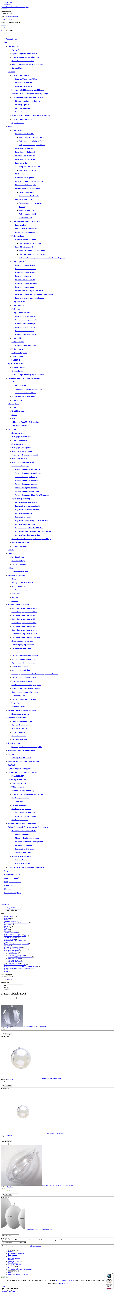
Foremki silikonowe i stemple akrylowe (15, 949)
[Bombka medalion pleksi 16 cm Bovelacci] (12, 1026)
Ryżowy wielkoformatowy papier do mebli (16, 944)
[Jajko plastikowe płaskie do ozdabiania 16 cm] (13, 1229)
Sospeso (6, 928)
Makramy (7, 931)
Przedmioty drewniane (14, 958)
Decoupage (7, 926)
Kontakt (10, 1251)
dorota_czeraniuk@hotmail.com (65, 1280)
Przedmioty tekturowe (14, 963)
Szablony (7, 942)
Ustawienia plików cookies (16, 1253)
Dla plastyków (8, 924)
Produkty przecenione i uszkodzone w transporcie (18, 968)
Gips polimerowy (9, 916)
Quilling (6, 929)
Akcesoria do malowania (11, 937)
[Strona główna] (15, 7)
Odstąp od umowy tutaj (15, 1261)
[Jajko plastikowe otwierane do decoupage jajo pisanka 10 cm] (21, 1185)
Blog (9, 1272)
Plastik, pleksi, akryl (13, 952)
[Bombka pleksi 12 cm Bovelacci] (23, 1133)
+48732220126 (7, 19)
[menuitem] (6, 42)
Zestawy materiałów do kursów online (15, 965)
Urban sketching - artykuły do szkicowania (16, 923)
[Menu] (112, 1274)
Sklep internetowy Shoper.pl (9, 1291)
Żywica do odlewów (10, 921)
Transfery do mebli (9, 939)
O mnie (10, 1256)
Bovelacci (10, 1028)
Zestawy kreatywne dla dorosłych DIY (15, 936)
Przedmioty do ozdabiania (11, 950)
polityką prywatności (35, 1246)
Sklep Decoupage (13, 1263)
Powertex (7, 918)
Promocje (7, 971)
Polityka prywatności (14, 1258)
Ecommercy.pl (63, 1283)
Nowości (6, 969)
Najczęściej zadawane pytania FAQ (18, 1274)
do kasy (3, 30)
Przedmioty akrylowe (14, 960)
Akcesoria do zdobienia (11, 932)
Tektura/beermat (12, 953)
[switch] (109, 1286)
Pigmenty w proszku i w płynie (13, 947)
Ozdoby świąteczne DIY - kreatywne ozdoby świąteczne (20, 966)
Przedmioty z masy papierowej (16, 955)
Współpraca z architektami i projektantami (20, 1269)
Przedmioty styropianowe (15, 961)
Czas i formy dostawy (14, 1264)
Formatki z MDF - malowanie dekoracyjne (20, 957)
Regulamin (11, 1259)
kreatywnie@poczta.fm (12, 16)
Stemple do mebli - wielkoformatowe (14, 940)
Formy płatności (12, 1255)
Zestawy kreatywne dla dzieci (12, 934)
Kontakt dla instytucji (14, 1268)
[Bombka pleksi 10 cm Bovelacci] (21, 1078)
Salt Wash (7, 945)
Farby (6, 919)
